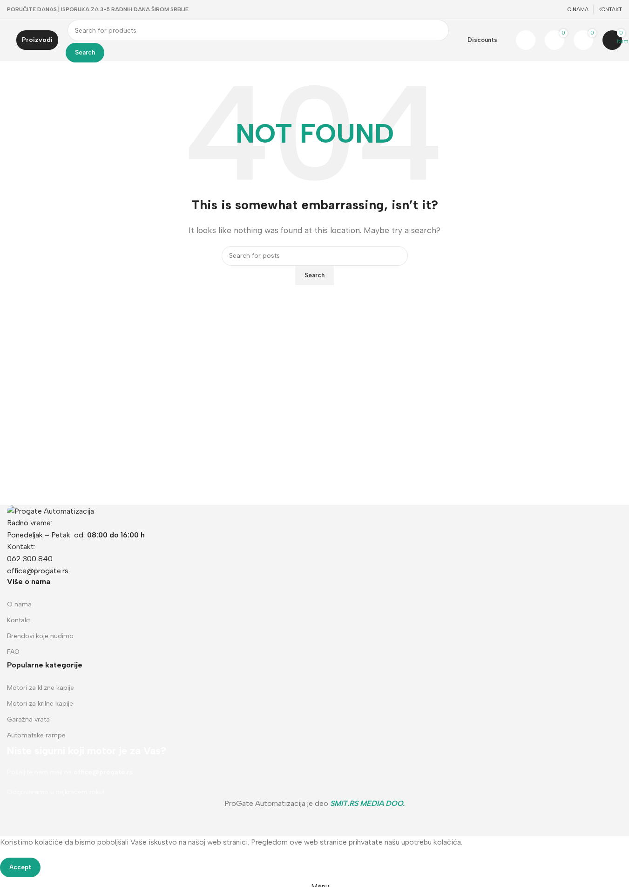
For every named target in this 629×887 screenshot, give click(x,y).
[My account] (525, 40)
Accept (20, 867)
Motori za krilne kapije (40, 704)
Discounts (482, 39)
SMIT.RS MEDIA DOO (366, 803)
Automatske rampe (36, 735)
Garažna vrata (28, 719)
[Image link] (50, 510)
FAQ (13, 652)
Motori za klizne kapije (40, 688)
